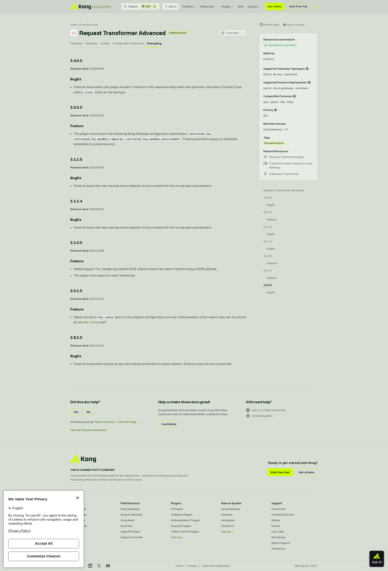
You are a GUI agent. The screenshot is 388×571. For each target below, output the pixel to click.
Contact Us (278, 548)
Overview (76, 43)
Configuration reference (128, 43)
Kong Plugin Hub (89, 24)
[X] (99, 566)
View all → (177, 537)
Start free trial (279, 472)
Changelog (154, 43)
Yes (76, 412)
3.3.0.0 (76, 107)
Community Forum (282, 514)
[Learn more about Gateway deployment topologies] (307, 68)
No (88, 412)
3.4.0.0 (76, 60)
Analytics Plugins (181, 514)
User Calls (277, 531)
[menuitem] (189, 6)
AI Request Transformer (284, 174)
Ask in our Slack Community (269, 410)
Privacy (192, 566)
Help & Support (280, 543)
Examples (91, 43)
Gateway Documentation (283, 45)
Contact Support (262, 416)
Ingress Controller (132, 537)
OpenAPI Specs (130, 531)
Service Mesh (78, 526)
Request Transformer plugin (286, 157)
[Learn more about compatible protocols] (294, 96)
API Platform (78, 509)
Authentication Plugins (185, 520)
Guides (105, 43)
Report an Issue (105, 422)
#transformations (274, 143)
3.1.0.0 (76, 242)
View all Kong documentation (88, 430)
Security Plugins (181, 526)
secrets (83, 322)
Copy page (232, 32)
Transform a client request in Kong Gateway (290, 165)
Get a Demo (275, 6)
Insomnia (126, 526)
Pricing (74, 537)
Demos (275, 526)
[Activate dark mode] (315, 6)
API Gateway (78, 514)
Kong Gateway (130, 509)
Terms (179, 566)
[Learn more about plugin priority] (275, 110)
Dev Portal (76, 531)
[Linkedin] (90, 566)
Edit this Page (127, 422)
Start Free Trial (298, 6)
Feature (76, 125)
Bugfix (75, 79)
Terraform (227, 526)
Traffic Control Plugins (185, 531)
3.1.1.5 (76, 159)
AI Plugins (177, 509)
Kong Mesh (128, 520)
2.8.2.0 (76, 337)
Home (73, 24)
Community (278, 509)
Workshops (278, 537)
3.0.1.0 (76, 290)
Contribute (169, 424)
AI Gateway (77, 520)
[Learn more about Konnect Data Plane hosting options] (309, 82)
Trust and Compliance (215, 566)
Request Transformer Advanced (284, 190)
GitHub (275, 520)
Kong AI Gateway (131, 514)
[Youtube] (108, 566)
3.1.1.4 (76, 200)
